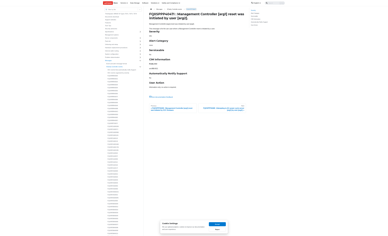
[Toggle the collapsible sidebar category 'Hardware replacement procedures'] (140, 47)
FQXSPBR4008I (113, 99)
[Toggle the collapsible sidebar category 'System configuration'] (140, 54)
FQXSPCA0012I (113, 138)
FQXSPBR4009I (113, 102)
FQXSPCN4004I (113, 183)
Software (145, 3)
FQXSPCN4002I (113, 177)
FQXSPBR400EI (113, 117)
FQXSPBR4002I (113, 81)
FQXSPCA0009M (113, 132)
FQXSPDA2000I (113, 201)
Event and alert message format (116, 63)
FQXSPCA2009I (113, 159)
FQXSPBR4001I (113, 79)
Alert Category (255, 13)
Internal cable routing (112, 51)
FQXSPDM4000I (113, 204)
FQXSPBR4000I (113, 76)
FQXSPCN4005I (113, 186)
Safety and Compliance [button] (170, 3)
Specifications (109, 31)
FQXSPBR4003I (113, 85)
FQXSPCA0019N (113, 150)
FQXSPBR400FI (113, 120)
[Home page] (151, 9)
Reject (217, 229)
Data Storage (135, 3)
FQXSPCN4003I (113, 180)
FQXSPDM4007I (113, 224)
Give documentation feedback (162, 97)
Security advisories (111, 28)
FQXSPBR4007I (113, 96)
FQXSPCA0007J (113, 129)
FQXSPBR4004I (113, 87)
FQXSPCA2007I (113, 156)
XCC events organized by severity (118, 73)
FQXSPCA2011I (113, 162)
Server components (111, 38)
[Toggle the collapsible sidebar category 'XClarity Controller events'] (140, 66)
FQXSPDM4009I (113, 230)
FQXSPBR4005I (113, 90)
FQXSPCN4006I (113, 189)
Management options (112, 35)
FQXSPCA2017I (113, 168)
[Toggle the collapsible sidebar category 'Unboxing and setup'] (140, 44)
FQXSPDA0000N (113, 198)
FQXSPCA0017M (113, 147)
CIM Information (255, 19)
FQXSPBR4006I (113, 93)
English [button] (256, 3)
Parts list (108, 41)
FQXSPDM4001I (113, 206)
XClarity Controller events (114, 66)
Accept (217, 224)
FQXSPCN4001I (113, 174)
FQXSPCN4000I (113, 171)
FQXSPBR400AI (113, 105)
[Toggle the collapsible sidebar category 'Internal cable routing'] (140, 51)
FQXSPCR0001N (113, 192)
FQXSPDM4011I (113, 233)
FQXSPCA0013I (113, 141)
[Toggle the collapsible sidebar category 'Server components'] (140, 38)
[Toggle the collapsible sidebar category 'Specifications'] (140, 31)
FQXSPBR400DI (113, 114)
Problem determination (112, 57)
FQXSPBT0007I (113, 123)
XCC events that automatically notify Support (122, 70)
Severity (253, 10)
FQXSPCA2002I (113, 153)
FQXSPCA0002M (113, 126)
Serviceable (254, 16)
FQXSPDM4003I (113, 212)
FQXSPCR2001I (113, 195)
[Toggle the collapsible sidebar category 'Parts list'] (140, 41)
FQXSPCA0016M (113, 144)
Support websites (110, 19)
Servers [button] (123, 3)
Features (108, 22)
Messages (108, 60)
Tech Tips (108, 25)
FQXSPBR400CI (113, 111)
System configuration (112, 54)
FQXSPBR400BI (113, 108)
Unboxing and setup (111, 44)
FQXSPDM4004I (113, 215)
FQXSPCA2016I (113, 165)
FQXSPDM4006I (113, 221)
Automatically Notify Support (259, 22)
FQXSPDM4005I (113, 218)
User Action (254, 25)
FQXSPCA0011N (113, 135)
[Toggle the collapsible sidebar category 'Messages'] (140, 60)
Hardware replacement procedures (116, 47)
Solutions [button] (154, 3)
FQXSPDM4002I (113, 209)
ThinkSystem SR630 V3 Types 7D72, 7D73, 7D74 (121, 14)
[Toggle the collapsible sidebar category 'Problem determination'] (140, 57)
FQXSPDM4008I (113, 227)
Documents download (112, 17)
